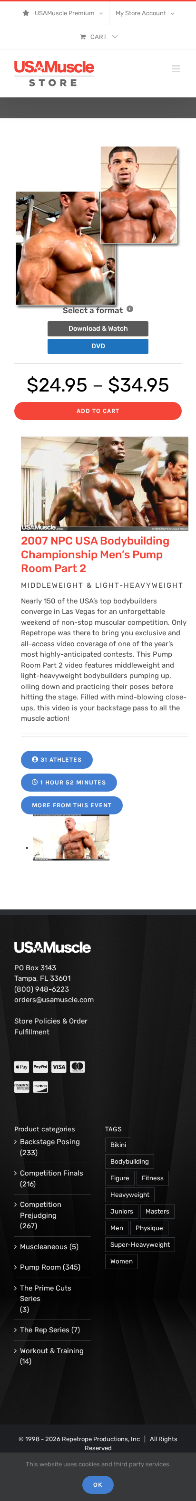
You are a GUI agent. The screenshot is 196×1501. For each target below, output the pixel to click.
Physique (149, 1228)
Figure (119, 1178)
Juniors (121, 1211)
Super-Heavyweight (140, 1244)
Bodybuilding (129, 1161)
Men (116, 1228)
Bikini (118, 1144)
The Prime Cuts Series (45, 1293)
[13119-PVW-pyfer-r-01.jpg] (71, 847)
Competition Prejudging (40, 1210)
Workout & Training (52, 1351)
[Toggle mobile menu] (177, 69)
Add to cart (98, 410)
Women (121, 1261)
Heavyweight (129, 1194)
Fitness (153, 1178)
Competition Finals (51, 1173)
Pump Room (40, 1267)
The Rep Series (44, 1330)
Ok (98, 1484)
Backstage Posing (50, 1142)
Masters (157, 1211)
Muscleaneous (44, 1247)
